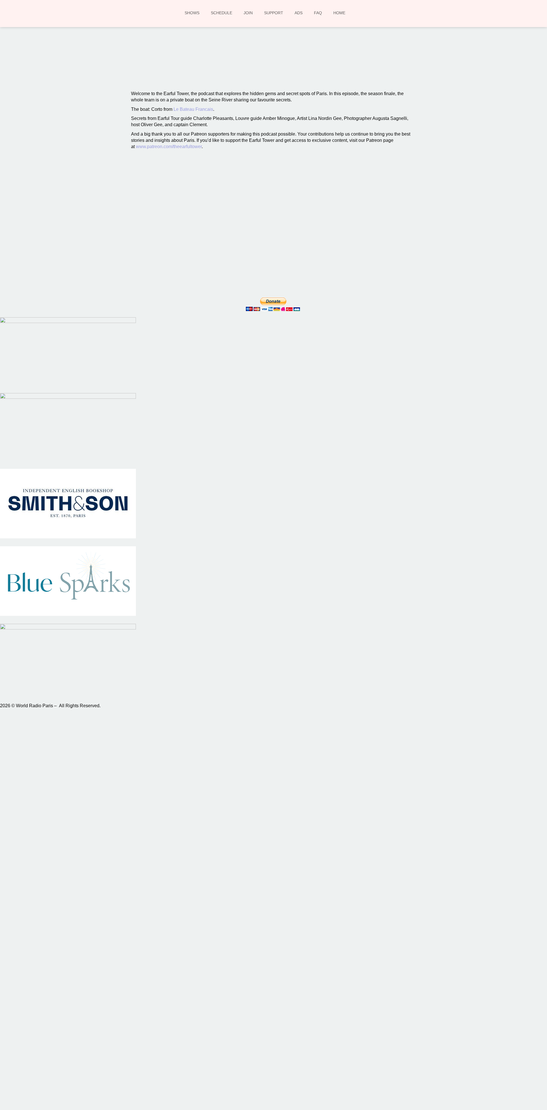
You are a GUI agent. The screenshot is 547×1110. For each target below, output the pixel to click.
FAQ (318, 13)
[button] (198, 66)
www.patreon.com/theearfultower (169, 146)
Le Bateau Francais (193, 109)
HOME (339, 13)
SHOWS (192, 13)
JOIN (248, 13)
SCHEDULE (221, 13)
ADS (299, 13)
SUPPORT (273, 13)
